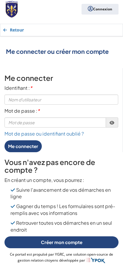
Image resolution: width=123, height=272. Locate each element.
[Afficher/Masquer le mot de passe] (112, 122)
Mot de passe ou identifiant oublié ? (44, 134)
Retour (17, 30)
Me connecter (23, 146)
